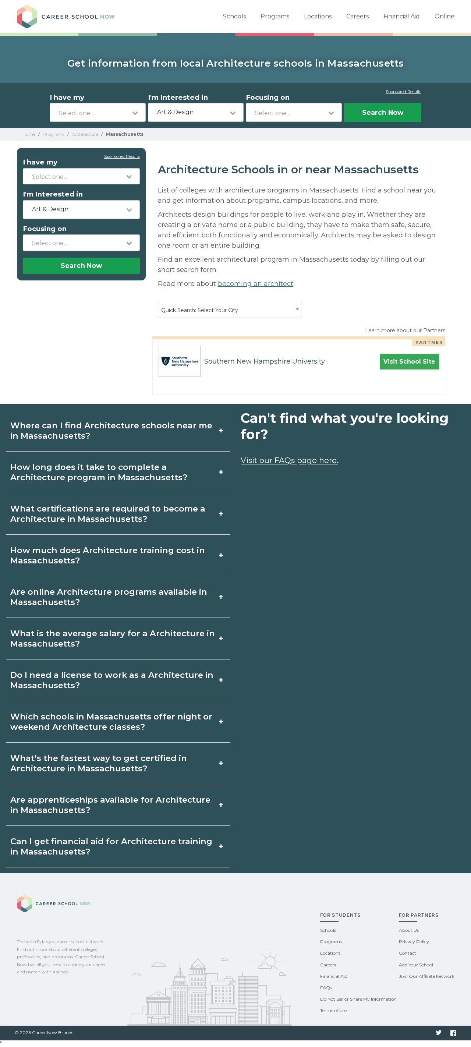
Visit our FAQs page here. (289, 460)
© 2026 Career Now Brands (44, 1032)
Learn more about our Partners (405, 330)
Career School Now (68, 16)
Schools (234, 16)
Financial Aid (401, 16)
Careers (357, 16)
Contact (407, 953)
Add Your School (416, 965)
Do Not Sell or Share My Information (358, 999)
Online (444, 16)
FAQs (326, 987)
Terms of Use (333, 1010)
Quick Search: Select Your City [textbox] (199, 310)
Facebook (453, 1033)
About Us (409, 930)
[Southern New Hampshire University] (177, 361)
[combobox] (97, 112)
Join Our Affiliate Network (426, 976)
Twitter (439, 1033)
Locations (318, 16)
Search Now (382, 112)
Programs (275, 16)
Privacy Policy (414, 941)
